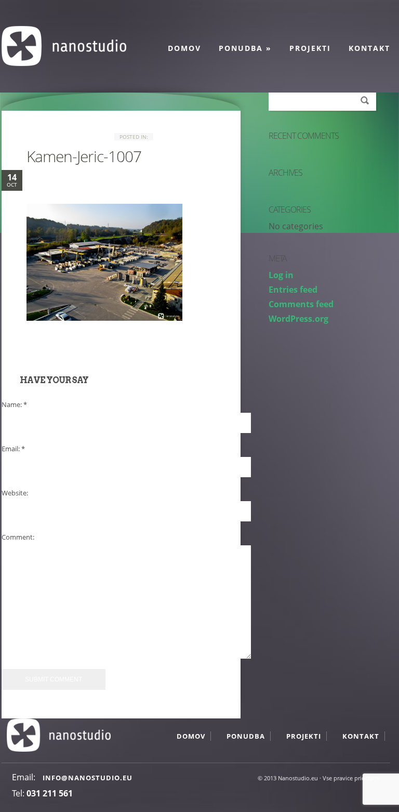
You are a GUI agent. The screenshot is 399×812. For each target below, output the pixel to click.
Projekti (310, 48)
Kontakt (369, 48)
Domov (184, 48)
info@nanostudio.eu (87, 777)
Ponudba (245, 48)
